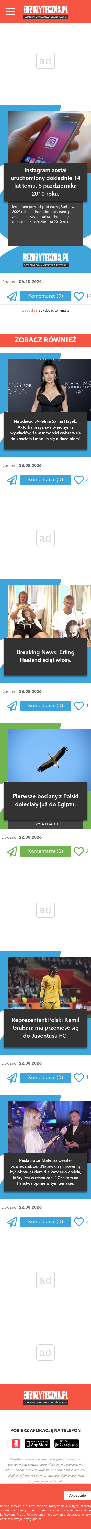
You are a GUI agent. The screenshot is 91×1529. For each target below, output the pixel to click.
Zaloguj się (29, 310)
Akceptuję (77, 1495)
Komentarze (45, 296)
